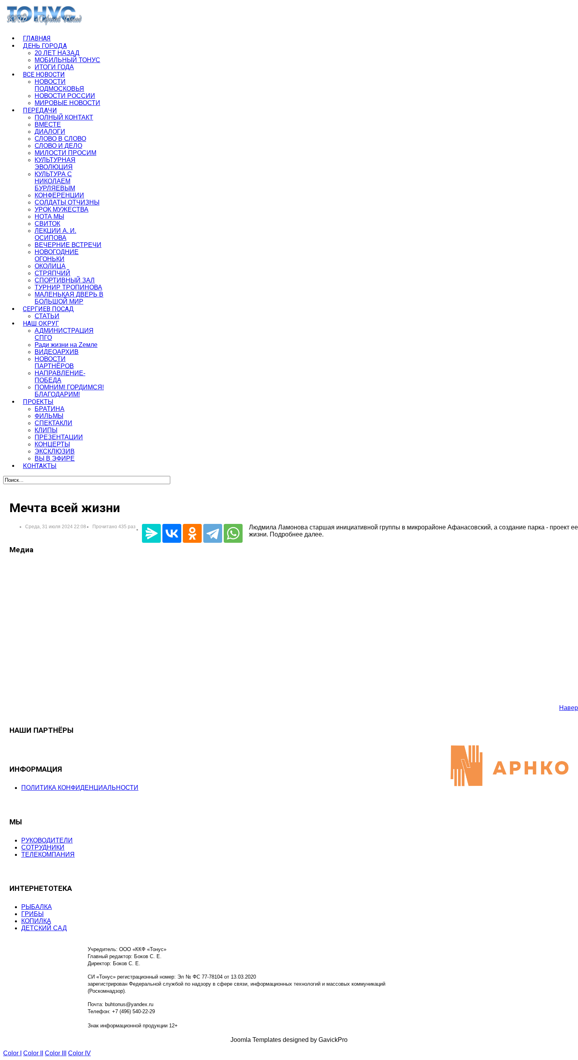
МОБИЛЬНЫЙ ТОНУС (67, 60)
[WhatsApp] (233, 533)
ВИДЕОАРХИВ (57, 351)
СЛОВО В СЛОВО (60, 138)
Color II (33, 1053)
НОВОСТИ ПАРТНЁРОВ (54, 362)
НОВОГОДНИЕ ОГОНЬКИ (57, 255)
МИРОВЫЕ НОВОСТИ (67, 103)
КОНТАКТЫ (40, 466)
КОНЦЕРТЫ (52, 444)
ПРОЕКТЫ (38, 402)
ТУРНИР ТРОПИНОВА (68, 287)
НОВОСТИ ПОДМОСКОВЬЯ (59, 85)
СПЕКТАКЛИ (53, 423)
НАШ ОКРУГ (41, 323)
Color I (12, 1053)
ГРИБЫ (32, 914)
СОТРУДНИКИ (42, 847)
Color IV (79, 1053)
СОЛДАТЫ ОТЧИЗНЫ (67, 202)
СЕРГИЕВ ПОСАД (48, 309)
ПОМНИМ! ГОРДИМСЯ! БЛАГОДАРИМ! (69, 391)
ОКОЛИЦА (50, 266)
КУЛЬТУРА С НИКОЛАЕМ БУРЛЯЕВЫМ (55, 181)
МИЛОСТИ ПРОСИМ (65, 152)
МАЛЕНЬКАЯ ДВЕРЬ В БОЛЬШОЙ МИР (69, 298)
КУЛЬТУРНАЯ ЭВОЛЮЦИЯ (55, 163)
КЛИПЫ (46, 430)
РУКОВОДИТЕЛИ (47, 840)
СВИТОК (47, 223)
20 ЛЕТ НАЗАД (57, 53)
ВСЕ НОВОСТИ (44, 74)
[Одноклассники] (192, 533)
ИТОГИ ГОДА (54, 67)
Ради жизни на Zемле (66, 344)
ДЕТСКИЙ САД (44, 928)
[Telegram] (212, 533)
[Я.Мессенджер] (151, 533)
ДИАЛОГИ (50, 131)
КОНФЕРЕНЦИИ (59, 195)
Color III (55, 1053)
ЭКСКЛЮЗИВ (55, 451)
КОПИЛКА (36, 921)
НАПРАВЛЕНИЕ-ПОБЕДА (60, 376)
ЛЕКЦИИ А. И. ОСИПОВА (55, 234)
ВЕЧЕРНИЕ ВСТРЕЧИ (68, 244)
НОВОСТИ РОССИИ (65, 95)
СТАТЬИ (47, 316)
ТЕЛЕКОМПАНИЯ (48, 854)
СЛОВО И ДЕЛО (58, 145)
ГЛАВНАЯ (37, 38)
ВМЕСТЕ (48, 124)
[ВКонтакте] (171, 533)
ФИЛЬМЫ (49, 416)
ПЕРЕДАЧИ (40, 110)
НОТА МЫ (49, 216)
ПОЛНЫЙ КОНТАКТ (64, 117)
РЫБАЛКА (36, 906)
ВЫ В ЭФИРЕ (55, 458)
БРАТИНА (49, 409)
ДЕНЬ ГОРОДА (45, 46)
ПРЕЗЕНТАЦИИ (59, 437)
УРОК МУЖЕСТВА (61, 209)
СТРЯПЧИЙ (52, 273)
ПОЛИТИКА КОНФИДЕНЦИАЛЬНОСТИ (79, 787)
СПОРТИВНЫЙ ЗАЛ (65, 280)
